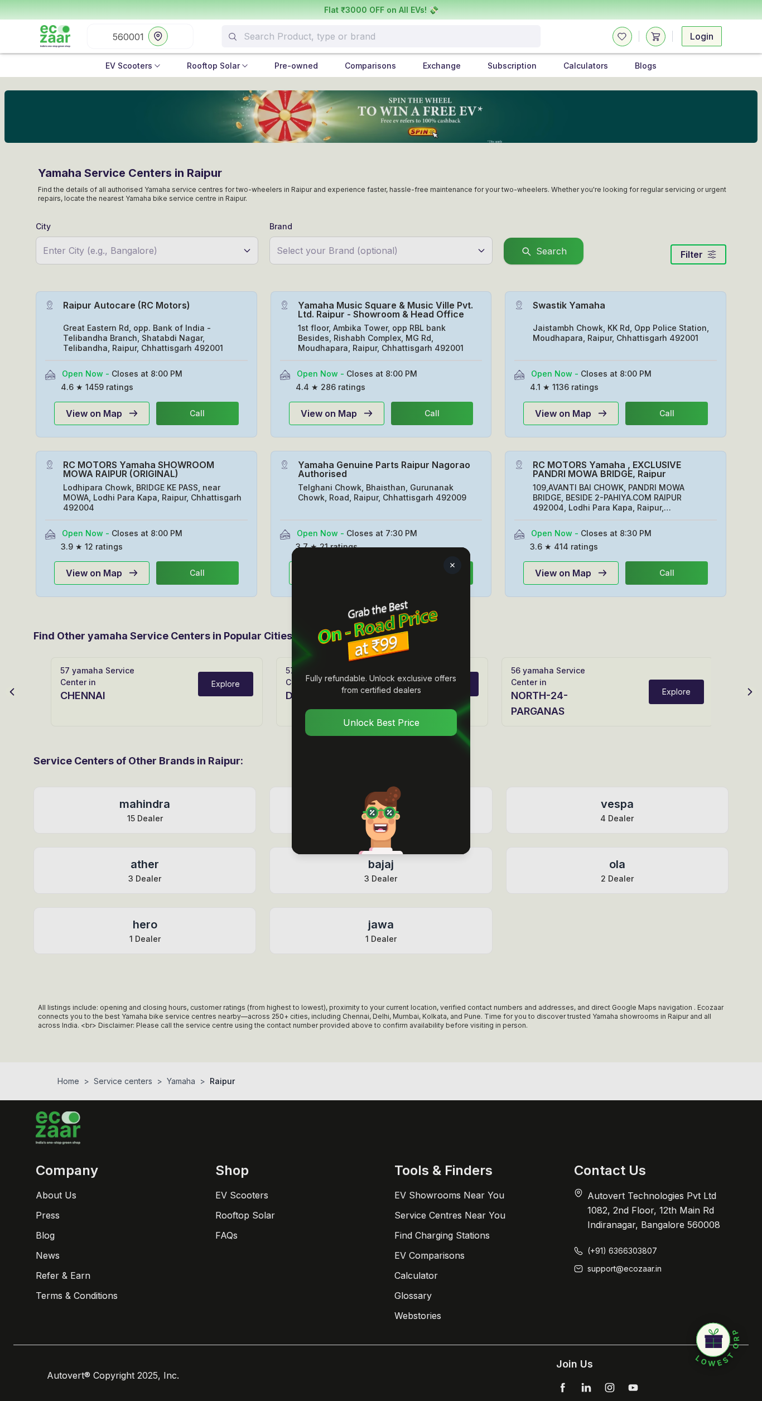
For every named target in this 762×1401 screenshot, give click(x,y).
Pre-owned (296, 65)
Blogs (646, 65)
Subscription (512, 65)
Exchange (442, 65)
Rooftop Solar (213, 65)
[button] (717, 1345)
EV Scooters (128, 65)
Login (701, 36)
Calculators (585, 65)
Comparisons (370, 65)
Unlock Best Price (381, 722)
